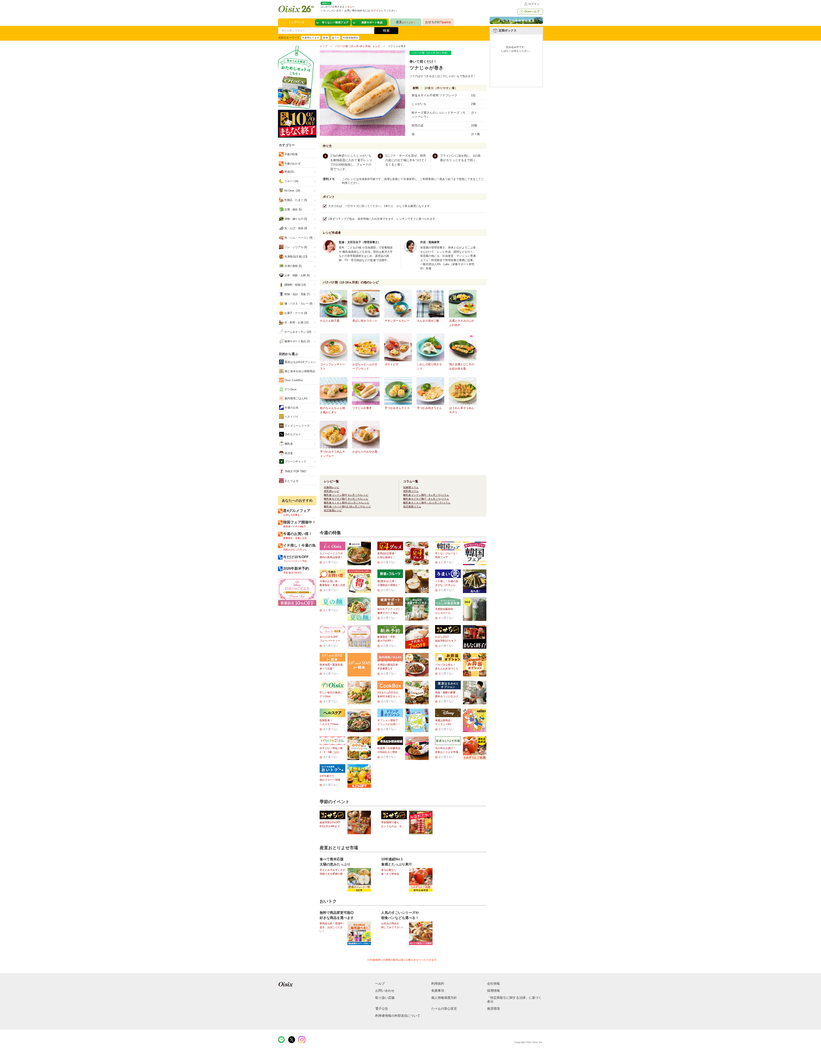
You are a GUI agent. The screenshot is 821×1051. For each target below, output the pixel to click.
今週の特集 (291, 154)
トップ (323, 46)
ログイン (533, 4)
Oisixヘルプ (531, 11)
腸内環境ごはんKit (295, 398)
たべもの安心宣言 (444, 1008)
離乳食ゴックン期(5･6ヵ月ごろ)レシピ (346, 495)
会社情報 (493, 983)
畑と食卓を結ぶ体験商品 (299, 371)
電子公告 (381, 1008)
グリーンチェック (295, 461)
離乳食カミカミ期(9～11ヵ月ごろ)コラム (426, 502)
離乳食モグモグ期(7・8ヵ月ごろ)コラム (426, 498)
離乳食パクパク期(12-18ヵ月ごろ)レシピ (347, 506)
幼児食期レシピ (333, 510)
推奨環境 (493, 1008)
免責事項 (437, 990)
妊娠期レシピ (331, 487)
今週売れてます (310, 37)
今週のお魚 (291, 407)
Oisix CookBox (293, 380)
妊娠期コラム (411, 487)
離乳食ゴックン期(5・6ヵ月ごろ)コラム (426, 495)
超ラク (335, 37)
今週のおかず (292, 163)
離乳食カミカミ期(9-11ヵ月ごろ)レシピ (346, 502)
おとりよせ (291, 480)
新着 (325, 37)
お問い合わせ (384, 990)
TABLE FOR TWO (295, 471)
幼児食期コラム (412, 506)
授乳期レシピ (331, 491)
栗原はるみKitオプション (300, 362)
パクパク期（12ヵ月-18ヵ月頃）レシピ (357, 46)
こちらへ (349, 6)
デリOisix (290, 389)
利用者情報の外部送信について (397, 1015)
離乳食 (288, 443)
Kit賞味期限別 (350, 37)
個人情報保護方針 (444, 997)
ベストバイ (291, 416)
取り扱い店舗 (384, 997)
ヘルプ (380, 983)
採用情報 (493, 990)
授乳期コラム (411, 491)
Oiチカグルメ (292, 434)
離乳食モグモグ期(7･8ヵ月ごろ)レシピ (346, 498)
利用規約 (437, 983)
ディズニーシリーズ (297, 425)
